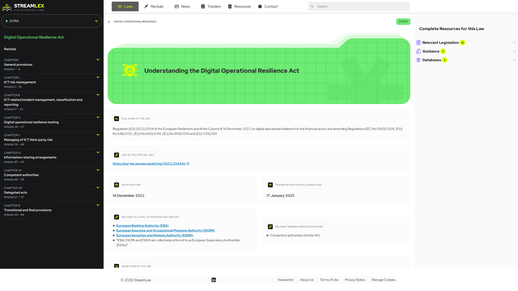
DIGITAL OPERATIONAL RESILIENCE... (136, 21)
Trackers (214, 6)
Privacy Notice (355, 280)
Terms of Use (329, 280)
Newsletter (286, 280)
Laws (128, 6)
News (185, 6)
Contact (271, 6)
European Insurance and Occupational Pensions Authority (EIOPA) (165, 230)
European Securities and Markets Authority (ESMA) (154, 235)
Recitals (157, 6)
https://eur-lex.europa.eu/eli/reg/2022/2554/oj (149, 163)
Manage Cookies (383, 280)
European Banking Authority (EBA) (142, 226)
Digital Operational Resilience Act (34, 37)
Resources (242, 6)
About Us (306, 280)
